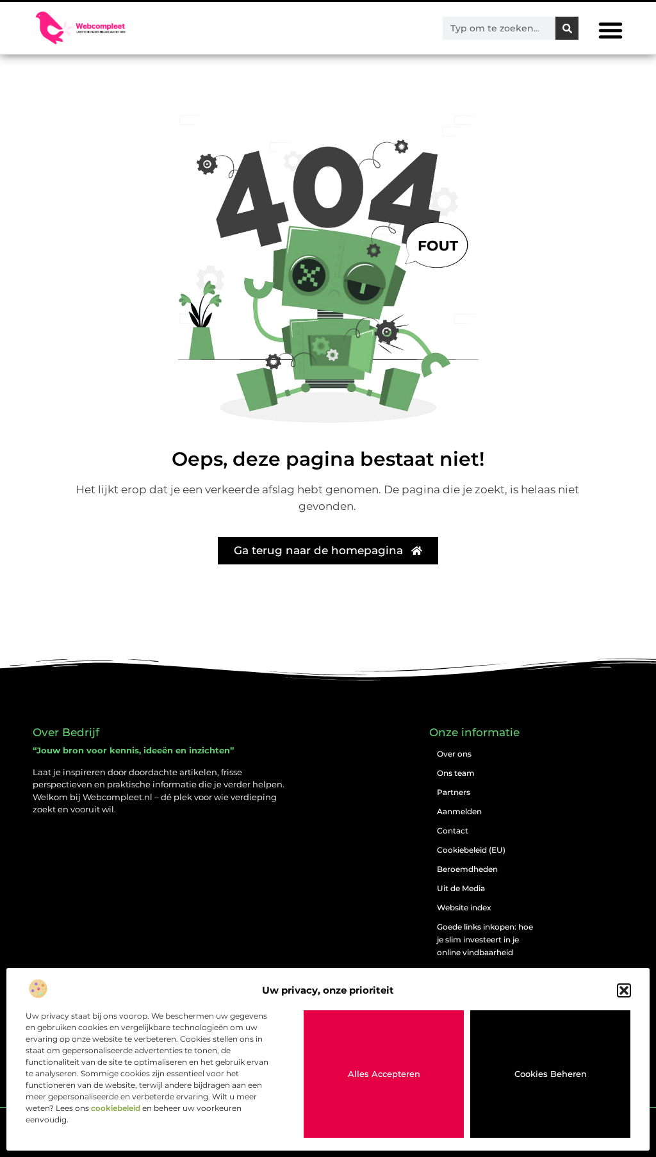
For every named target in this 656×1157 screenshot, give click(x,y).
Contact (452, 830)
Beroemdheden (467, 869)
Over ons (454, 754)
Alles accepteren (384, 1074)
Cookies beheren (550, 1074)
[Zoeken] (566, 28)
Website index (464, 907)
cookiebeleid (115, 1108)
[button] (624, 990)
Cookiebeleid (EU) (471, 850)
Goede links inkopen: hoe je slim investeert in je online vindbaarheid (485, 939)
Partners (453, 792)
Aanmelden (459, 811)
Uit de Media (461, 888)
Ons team (456, 773)
